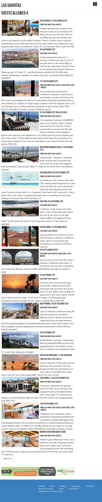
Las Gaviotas (11, 5)
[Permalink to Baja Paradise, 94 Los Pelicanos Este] (20, 318)
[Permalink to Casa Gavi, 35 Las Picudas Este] (20, 216)
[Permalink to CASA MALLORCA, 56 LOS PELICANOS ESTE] (20, 187)
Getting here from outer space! (50, 491)
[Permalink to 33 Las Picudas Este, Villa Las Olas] (20, 130)
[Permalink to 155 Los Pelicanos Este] (20, 418)
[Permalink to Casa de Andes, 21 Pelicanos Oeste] (20, 246)
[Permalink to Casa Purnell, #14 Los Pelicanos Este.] (20, 393)
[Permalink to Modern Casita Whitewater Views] (20, 446)
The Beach (90, 486)
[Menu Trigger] (95, 4)
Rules (61, 488)
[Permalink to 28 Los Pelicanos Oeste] (20, 264)
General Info (74, 488)
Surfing (41, 486)
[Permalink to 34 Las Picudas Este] (20, 348)
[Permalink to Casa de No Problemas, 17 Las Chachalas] (20, 370)
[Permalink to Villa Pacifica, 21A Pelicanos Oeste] (20, 35)
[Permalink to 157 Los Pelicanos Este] (20, 96)
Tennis (52, 486)
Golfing (63, 486)
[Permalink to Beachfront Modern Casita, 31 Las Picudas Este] (20, 162)
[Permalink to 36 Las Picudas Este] (20, 67)
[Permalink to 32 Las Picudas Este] (20, 293)
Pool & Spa (75, 486)
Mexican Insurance (46, 488)
